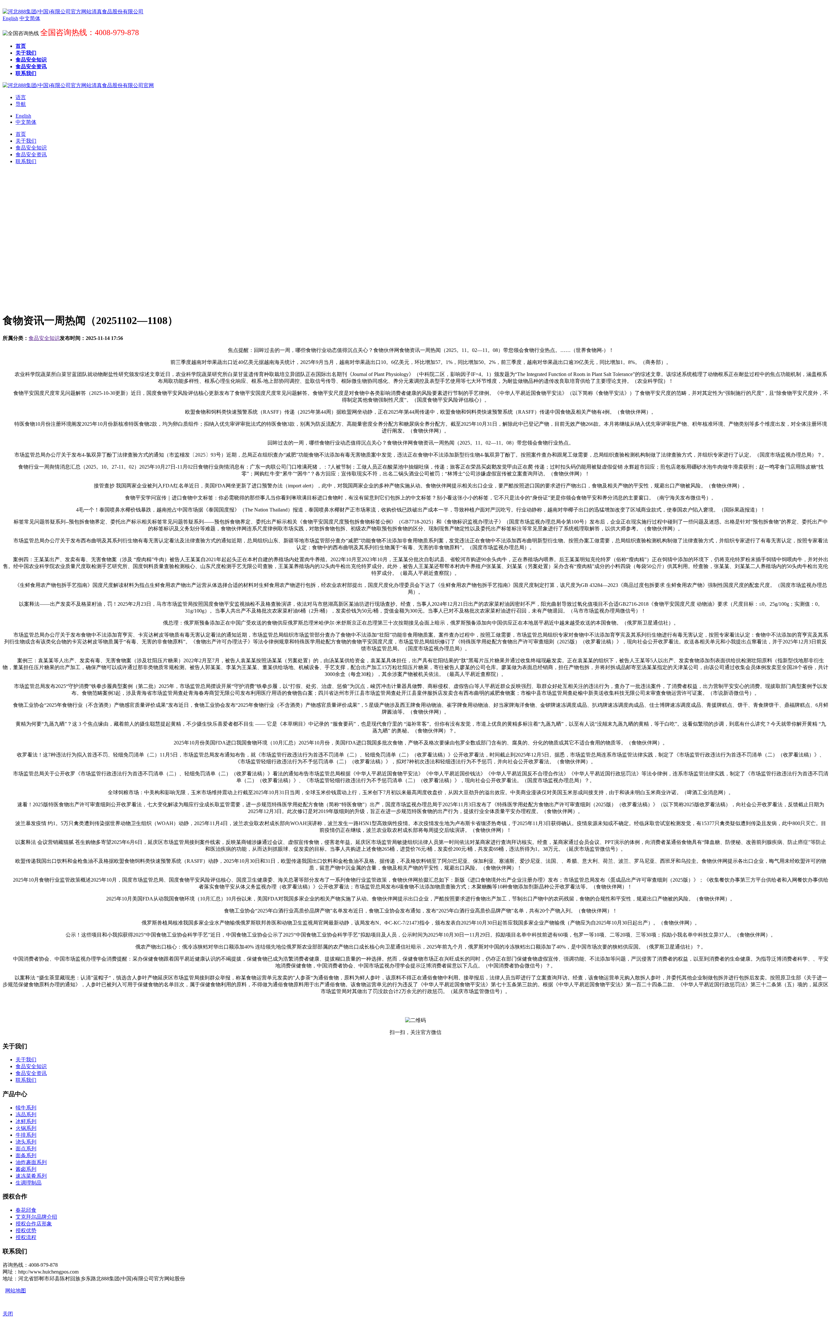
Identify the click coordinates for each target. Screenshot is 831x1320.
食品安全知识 (44, 338)
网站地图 (15, 1290)
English (23, 116)
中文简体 (26, 122)
